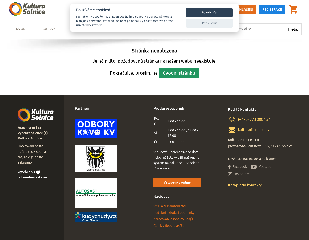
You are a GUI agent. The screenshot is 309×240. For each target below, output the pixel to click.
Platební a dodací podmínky (173, 213)
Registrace (272, 9)
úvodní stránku (179, 73)
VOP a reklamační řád (169, 206)
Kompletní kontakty (245, 185)
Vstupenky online (177, 182)
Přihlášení (243, 9)
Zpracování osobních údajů (173, 219)
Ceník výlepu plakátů (168, 226)
